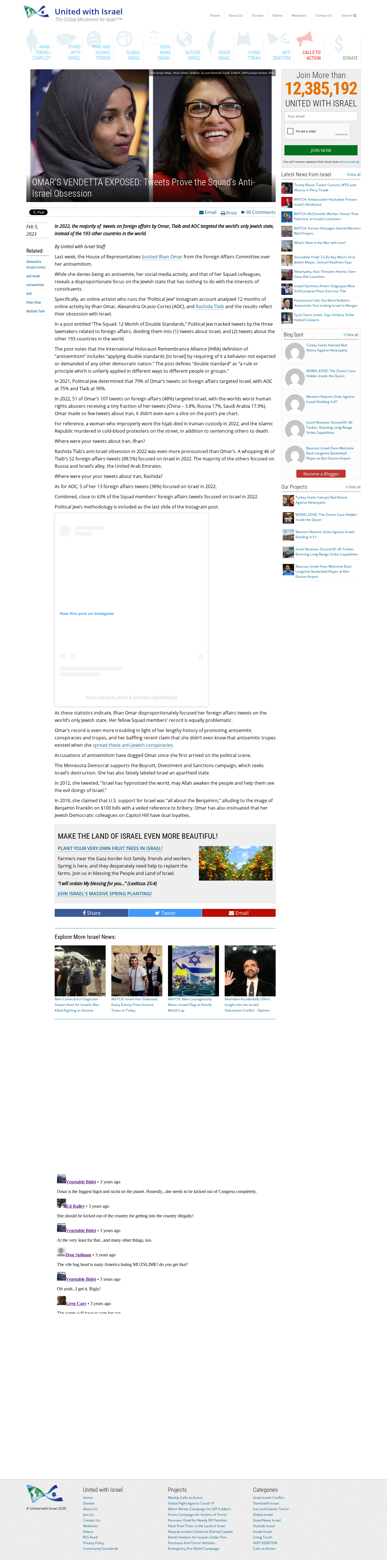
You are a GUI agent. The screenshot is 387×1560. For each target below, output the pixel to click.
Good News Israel (267, 1520)
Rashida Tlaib (35, 311)
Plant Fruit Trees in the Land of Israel (197, 1525)
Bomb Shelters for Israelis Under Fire (197, 1537)
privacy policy (349, 162)
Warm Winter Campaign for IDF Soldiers (199, 1509)
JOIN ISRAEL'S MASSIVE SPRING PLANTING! (105, 893)
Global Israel (263, 1514)
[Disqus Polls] (165, 1095)
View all (354, 174)
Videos (277, 15)
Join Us (88, 1514)
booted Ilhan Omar (162, 257)
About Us (236, 15)
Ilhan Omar (33, 302)
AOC (29, 294)
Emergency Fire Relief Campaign (193, 1548)
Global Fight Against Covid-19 (191, 1503)
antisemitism (35, 285)
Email (210, 211)
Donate (257, 15)
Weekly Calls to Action (185, 1497)
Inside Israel (262, 1531)
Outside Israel (264, 1525)
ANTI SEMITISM (265, 1542)
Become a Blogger (321, 474)
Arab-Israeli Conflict (268, 1497)
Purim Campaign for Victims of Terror (197, 1514)
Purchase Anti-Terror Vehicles (191, 1542)
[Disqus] (165, 1243)
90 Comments (261, 211)
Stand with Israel (266, 1503)
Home (215, 15)
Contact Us (324, 15)
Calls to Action (264, 1548)
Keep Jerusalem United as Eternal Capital (200, 1531)
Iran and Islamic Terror (271, 1509)
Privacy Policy (93, 1542)
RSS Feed (90, 1537)
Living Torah (262, 1537)
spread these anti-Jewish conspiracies (133, 745)
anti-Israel (33, 276)
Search (347, 15)
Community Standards (100, 1548)
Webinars (299, 15)
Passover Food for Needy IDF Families (197, 1520)
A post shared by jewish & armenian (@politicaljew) (131, 697)
